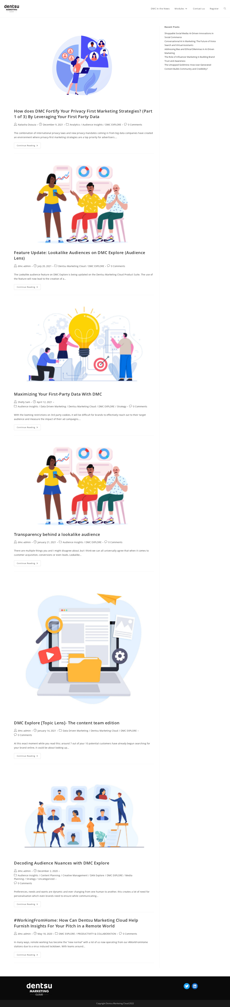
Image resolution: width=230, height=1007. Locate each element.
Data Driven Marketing (53, 406)
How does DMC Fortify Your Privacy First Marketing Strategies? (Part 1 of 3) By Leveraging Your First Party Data (83, 113)
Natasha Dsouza (27, 124)
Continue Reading (29, 145)
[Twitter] (187, 986)
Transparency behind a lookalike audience (57, 534)
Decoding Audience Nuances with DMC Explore (61, 863)
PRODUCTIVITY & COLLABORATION (96, 933)
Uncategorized (46, 878)
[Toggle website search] (224, 8)
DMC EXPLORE (113, 124)
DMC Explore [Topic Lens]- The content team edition (67, 723)
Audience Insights (93, 124)
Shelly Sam (24, 402)
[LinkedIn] (195, 986)
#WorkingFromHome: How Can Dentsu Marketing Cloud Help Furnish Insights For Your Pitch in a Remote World (76, 923)
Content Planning (50, 875)
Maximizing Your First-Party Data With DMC (58, 394)
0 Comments (135, 124)
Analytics (75, 124)
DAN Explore (97, 875)
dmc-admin (24, 266)
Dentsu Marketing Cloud (72, 266)
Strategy (121, 406)
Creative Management (75, 875)
